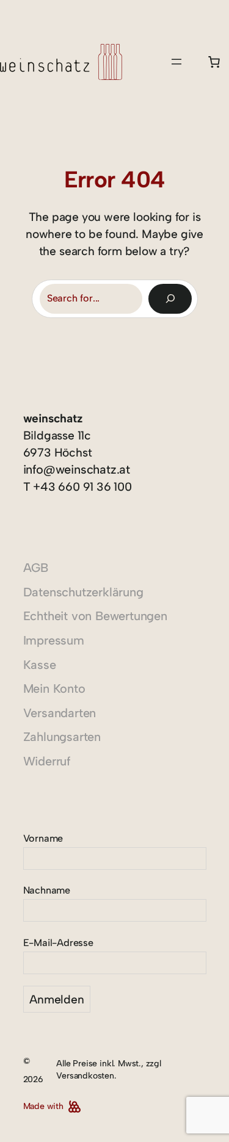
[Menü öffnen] (176, 61)
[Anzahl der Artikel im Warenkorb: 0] (214, 61)
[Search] (170, 299)
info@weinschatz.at (77, 469)
